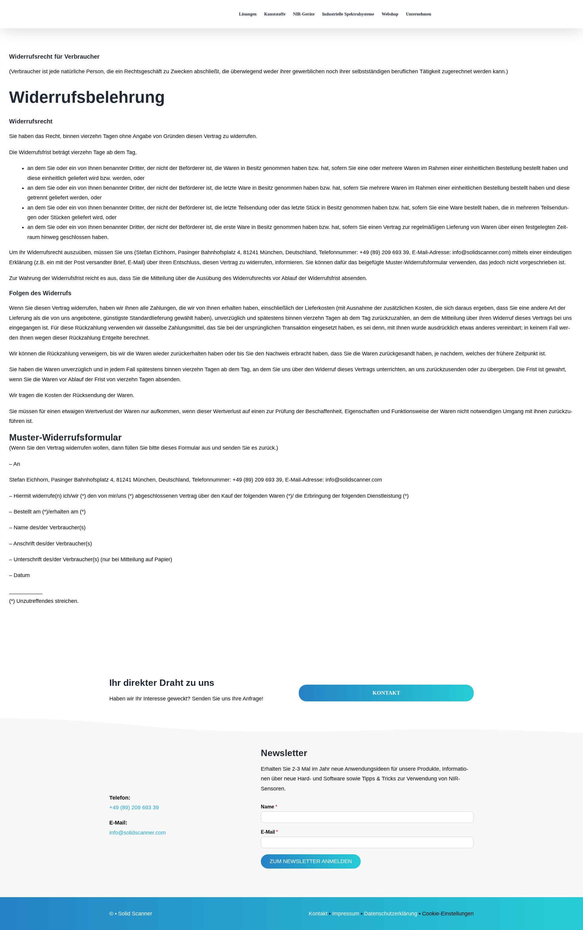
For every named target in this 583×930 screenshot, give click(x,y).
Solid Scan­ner (135, 914)
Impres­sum (345, 914)
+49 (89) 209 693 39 (134, 807)
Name (269, 806)
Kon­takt (318, 914)
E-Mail (269, 832)
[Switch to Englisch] (441, 14)
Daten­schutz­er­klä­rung (390, 914)
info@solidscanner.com (137, 833)
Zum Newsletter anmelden (311, 861)
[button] (464, 14)
